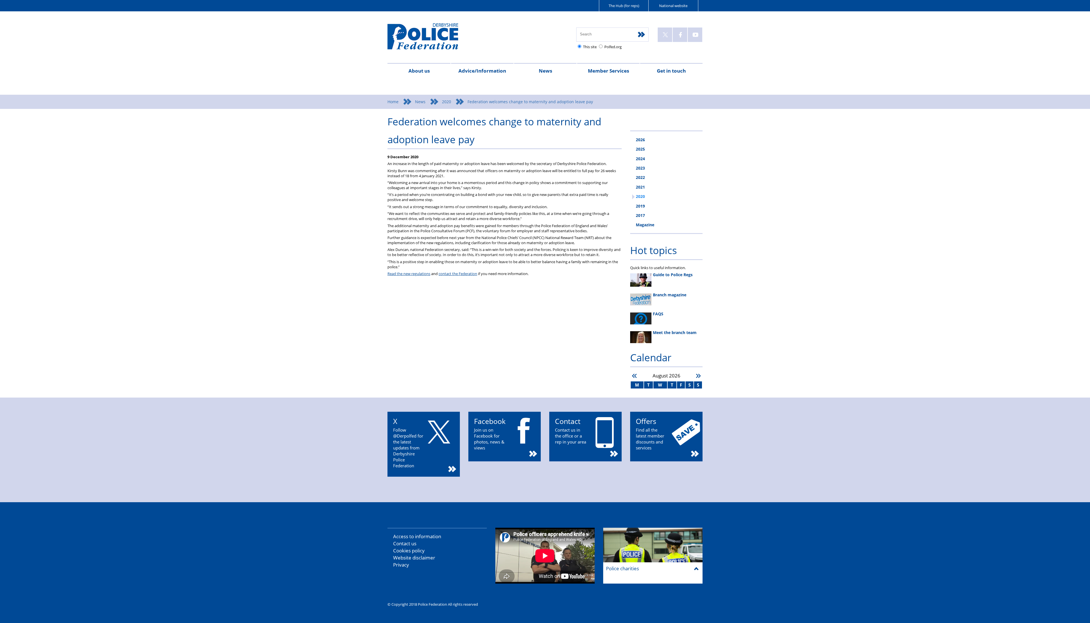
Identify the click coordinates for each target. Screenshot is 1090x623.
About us (419, 70)
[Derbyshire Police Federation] (430, 38)
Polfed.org (613, 46)
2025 (640, 149)
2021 (640, 187)
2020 (446, 101)
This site (590, 46)
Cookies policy (409, 550)
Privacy (401, 564)
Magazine (645, 224)
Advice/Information (482, 70)
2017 (640, 215)
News (545, 70)
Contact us (404, 543)
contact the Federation (458, 273)
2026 (640, 139)
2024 (640, 158)
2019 (640, 206)
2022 (640, 177)
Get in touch (671, 70)
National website (673, 5)
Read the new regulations (408, 273)
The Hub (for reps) (624, 5)
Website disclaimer (414, 557)
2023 (640, 168)
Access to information (417, 536)
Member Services (608, 70)
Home (393, 101)
